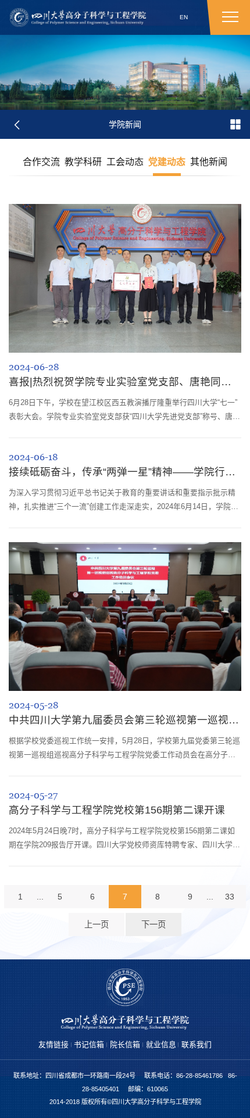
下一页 (153, 924)
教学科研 (83, 162)
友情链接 (53, 1044)
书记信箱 (89, 1044)
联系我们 (196, 1044)
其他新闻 (208, 162)
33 (229, 896)
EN (184, 17)
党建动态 (166, 162)
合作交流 (41, 162)
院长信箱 (125, 1044)
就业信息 (161, 1044)
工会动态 (125, 162)
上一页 (96, 924)
